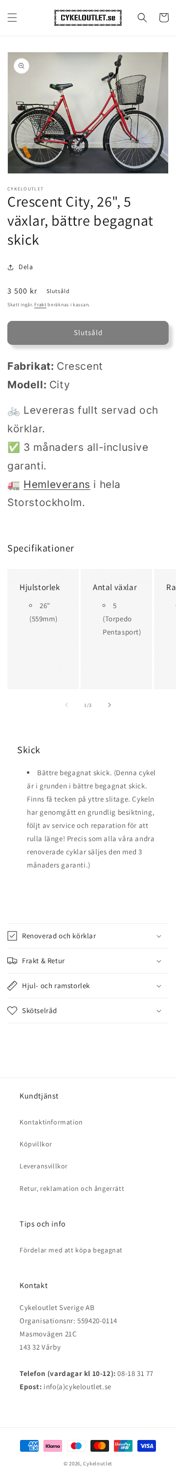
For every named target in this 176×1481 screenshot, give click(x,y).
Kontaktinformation (51, 1122)
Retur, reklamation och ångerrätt (72, 1188)
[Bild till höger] (109, 705)
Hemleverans (56, 484)
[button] (12, 17)
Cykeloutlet (97, 1463)
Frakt (40, 304)
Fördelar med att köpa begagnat (71, 1250)
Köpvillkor (36, 1144)
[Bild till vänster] (66, 705)
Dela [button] (26, 266)
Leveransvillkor (44, 1166)
